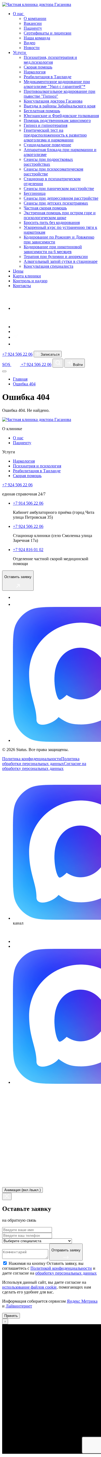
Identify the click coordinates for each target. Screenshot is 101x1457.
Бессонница (35, 193)
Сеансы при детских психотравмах (56, 203)
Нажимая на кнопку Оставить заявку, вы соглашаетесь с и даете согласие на (49, 1268)
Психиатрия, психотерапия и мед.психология (50, 59)
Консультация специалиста (48, 266)
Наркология (35, 72)
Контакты (22, 285)
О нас (19, 13)
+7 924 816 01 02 (28, 549)
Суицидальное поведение (47, 144)
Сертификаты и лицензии (47, 33)
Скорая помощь (38, 67)
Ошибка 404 (24, 384)
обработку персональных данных (66, 1273)
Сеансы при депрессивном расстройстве (61, 198)
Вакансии (33, 23)
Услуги (20, 52)
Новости (32, 47)
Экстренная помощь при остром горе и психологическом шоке (60, 215)
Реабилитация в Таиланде (47, 76)
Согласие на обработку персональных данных (44, 766)
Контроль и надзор (30, 281)
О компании (35, 18)
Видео (29, 42)
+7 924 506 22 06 (17, 354)
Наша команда (37, 38)
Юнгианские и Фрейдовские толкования (61, 115)
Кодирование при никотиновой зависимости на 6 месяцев (53, 249)
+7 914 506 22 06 (28, 503)
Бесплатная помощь (42, 110)
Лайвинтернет (19, 1306)
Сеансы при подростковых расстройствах (48, 162)
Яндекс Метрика (82, 1301)
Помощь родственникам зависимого (57, 120)
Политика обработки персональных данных (40, 761)
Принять (11, 1316)
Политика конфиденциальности (31, 758)
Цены (18, 271)
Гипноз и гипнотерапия (45, 125)
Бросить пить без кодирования (52, 222)
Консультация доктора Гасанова (53, 101)
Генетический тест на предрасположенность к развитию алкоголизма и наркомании (55, 135)
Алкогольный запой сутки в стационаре (60, 261)
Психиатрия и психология (37, 466)
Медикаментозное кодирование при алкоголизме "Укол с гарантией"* (57, 84)
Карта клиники (27, 276)
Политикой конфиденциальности (61, 1268)
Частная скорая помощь (45, 208)
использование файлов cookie (29, 1287)
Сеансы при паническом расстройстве (59, 188)
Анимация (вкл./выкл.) (22, 1190)
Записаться (50, 354)
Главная (20, 379)
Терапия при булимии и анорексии (56, 256)
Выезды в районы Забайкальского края (59, 106)
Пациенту (33, 28)
